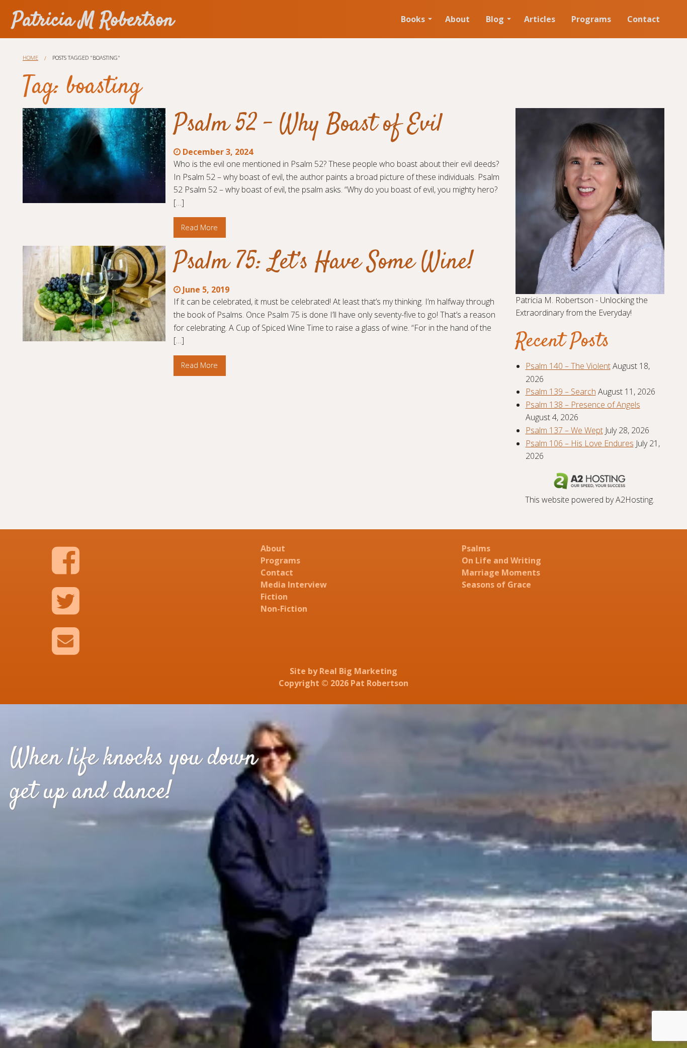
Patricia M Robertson (93, 21)
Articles (539, 19)
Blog (495, 19)
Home (30, 57)
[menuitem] (415, 19)
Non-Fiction (284, 609)
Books (413, 19)
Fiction (274, 597)
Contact (643, 19)
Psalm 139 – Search (561, 391)
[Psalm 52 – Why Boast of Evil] (94, 155)
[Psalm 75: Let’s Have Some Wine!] (94, 293)
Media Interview (294, 585)
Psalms (476, 548)
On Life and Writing (501, 560)
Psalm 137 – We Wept (564, 430)
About (457, 19)
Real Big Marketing (358, 671)
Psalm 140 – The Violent (568, 365)
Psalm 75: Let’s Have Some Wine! (324, 262)
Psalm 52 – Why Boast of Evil (308, 125)
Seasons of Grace (496, 585)
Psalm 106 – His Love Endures (580, 443)
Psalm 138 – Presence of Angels (583, 404)
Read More (199, 227)
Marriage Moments (501, 572)
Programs (591, 19)
